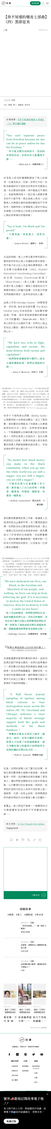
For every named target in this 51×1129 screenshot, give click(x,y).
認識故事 (15, 1066)
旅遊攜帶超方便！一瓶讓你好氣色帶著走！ (24, 1019)
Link (45, 407)
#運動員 (28, 914)
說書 (36, 1077)
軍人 (15, 104)
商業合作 (15, 1071)
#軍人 (19, 914)
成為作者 (15, 1075)
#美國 (11, 914)
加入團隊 (15, 1080)
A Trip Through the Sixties (31, 823)
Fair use (39, 407)
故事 (13, 100)
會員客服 (25, 1071)
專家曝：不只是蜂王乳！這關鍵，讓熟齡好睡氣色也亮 (10, 1019)
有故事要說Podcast (36, 1067)
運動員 (20, 104)
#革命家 (39, 914)
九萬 (5, 30)
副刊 (36, 1082)
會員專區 (25, 1066)
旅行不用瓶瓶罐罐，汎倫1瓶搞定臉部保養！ (39, 1019)
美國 (10, 104)
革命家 (27, 104)
